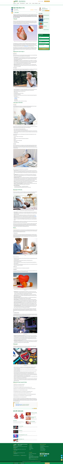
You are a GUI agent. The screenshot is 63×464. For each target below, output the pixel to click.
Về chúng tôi (30, 445)
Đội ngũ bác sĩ (30, 446)
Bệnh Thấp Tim (20, 430)
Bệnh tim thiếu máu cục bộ (19, 404)
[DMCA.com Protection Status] (41, 455)
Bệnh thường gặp (22, 3)
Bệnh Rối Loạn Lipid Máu (34, 412)
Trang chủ (14, 3)
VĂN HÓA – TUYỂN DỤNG (35, 3)
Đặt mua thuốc (30, 447)
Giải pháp (27, 3)
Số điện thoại (40, 41)
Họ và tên (40, 36)
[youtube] (43, 453)
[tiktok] (46, 453)
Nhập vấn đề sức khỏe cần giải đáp (42, 44)
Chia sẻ (12, 9)
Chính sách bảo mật (42, 445)
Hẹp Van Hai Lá (15, 420)
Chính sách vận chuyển (42, 450)
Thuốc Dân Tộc (17, 10)
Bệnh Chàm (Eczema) (46, 15)
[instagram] (45, 453)
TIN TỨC (30, 3)
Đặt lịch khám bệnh (31, 448)
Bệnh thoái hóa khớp (46, 29)
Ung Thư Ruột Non (46, 22)
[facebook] (40, 453)
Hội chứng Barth (33, 421)
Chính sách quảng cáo (42, 448)
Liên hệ (39, 3)
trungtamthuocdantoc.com (17, 455)
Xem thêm (43, 10)
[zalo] (42, 453)
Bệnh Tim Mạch (18, 405)
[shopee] (48, 453)
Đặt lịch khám (47, 10)
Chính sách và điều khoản (42, 449)
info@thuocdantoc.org (24, 455)
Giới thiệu (18, 3)
